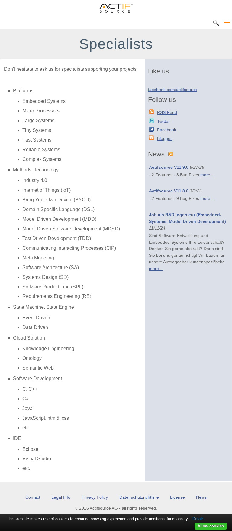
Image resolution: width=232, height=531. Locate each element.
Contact (32, 497)
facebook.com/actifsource (172, 89)
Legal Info (60, 497)
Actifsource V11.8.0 (168, 191)
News (201, 497)
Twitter (163, 121)
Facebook (166, 130)
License (177, 497)
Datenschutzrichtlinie (139, 497)
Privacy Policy (95, 497)
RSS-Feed (167, 112)
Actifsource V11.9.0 (168, 167)
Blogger (164, 138)
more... (207, 175)
